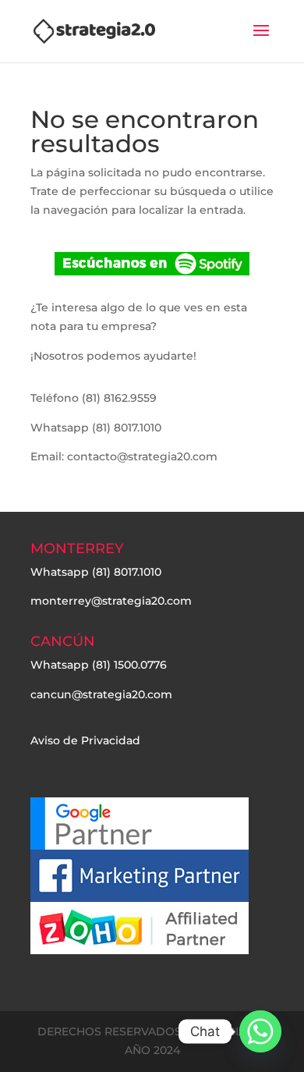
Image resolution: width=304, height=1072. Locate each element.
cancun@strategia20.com (101, 694)
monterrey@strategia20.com (111, 601)
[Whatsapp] (260, 1031)
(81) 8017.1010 (126, 572)
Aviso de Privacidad (85, 740)
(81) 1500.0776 (129, 665)
